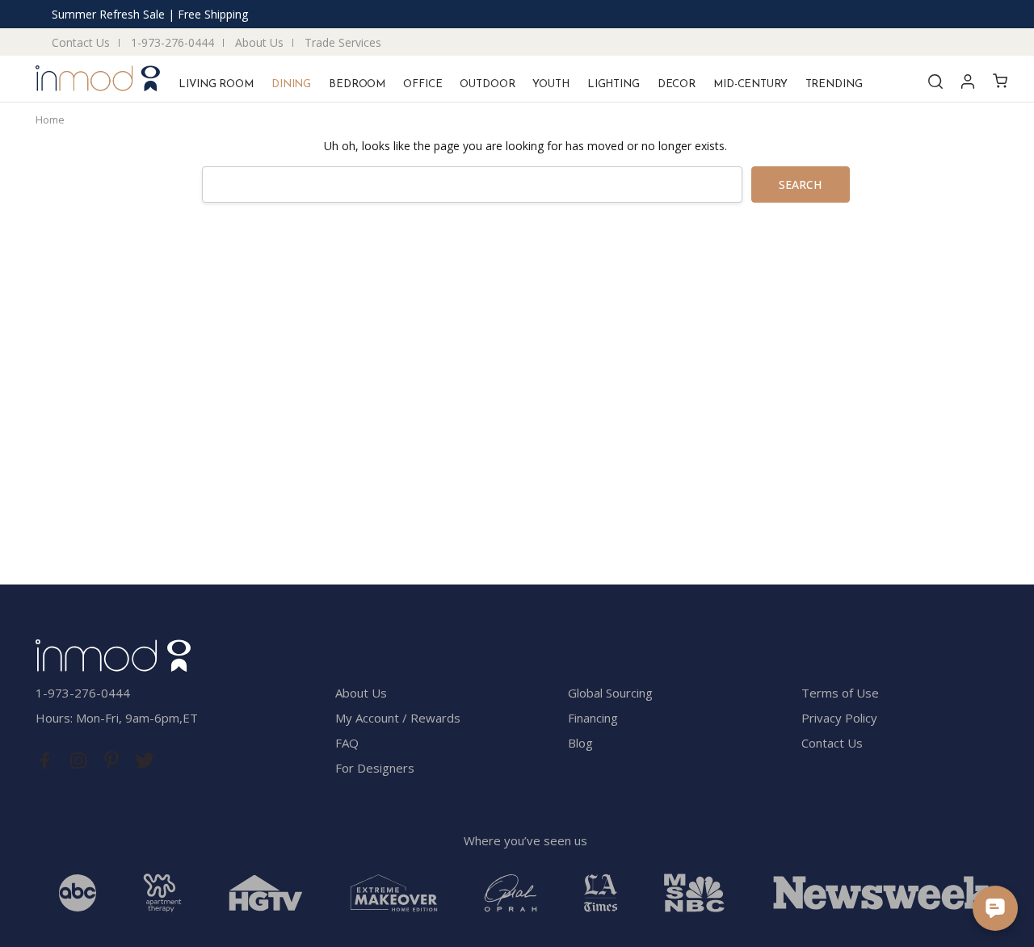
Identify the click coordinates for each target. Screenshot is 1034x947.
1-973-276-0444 (172, 42)
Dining (291, 84)
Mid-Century (750, 84)
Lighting (613, 84)
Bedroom (357, 84)
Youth (550, 84)
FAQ (347, 743)
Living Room (216, 84)
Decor (677, 84)
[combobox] (472, 184)
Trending (834, 84)
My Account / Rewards (397, 718)
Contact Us (81, 42)
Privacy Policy (839, 718)
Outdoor (487, 84)
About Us (259, 42)
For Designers (374, 768)
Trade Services (343, 42)
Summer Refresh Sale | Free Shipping (150, 14)
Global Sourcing (610, 693)
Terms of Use (840, 693)
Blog (580, 743)
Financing (593, 718)
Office (422, 84)
